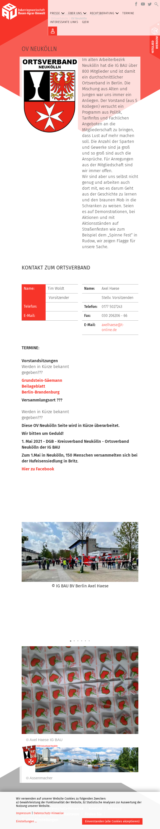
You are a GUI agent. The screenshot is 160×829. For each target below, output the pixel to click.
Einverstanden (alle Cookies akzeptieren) (112, 821)
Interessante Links (64, 22)
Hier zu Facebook (38, 468)
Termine (128, 13)
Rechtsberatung (102, 13)
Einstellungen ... (26, 821)
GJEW (85, 22)
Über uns (75, 13)
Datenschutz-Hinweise (49, 813)
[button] (25, 555)
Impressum (23, 813)
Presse (55, 13)
